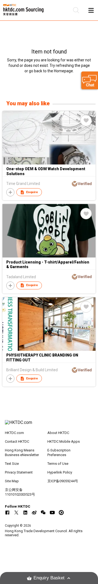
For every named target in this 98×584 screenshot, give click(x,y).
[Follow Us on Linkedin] (25, 512)
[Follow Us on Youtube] (52, 512)
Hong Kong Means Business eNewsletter (22, 452)
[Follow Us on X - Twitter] (16, 512)
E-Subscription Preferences (59, 452)
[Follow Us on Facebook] (7, 512)
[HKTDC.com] (49, 425)
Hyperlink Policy (59, 472)
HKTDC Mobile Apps (63, 441)
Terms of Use (57, 464)
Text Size (12, 464)
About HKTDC (58, 433)
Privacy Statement (19, 472)
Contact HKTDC (17, 441)
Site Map (12, 481)
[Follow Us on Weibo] (34, 512)
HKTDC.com (14, 433)
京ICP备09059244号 (62, 481)
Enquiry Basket (49, 577)
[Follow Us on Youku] (61, 512)
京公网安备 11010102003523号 (20, 492)
